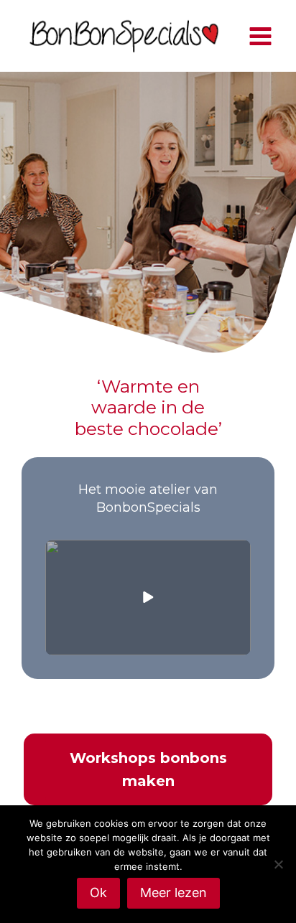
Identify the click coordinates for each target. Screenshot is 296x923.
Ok (98, 892)
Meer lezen (173, 892)
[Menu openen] (260, 35)
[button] (148, 597)
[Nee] (278, 864)
